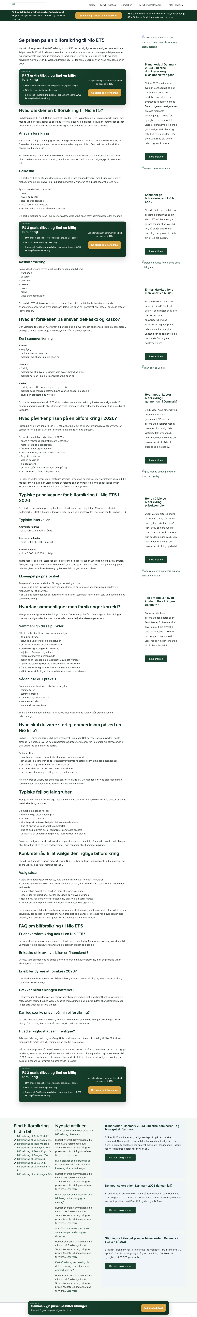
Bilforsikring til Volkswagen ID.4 (34, 1139)
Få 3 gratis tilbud (153, 1307)
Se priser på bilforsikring (104, 93)
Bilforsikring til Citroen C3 (31, 1158)
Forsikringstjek (108, 4)
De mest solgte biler (120, 1157)
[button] (133, 5)
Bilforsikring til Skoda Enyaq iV (34, 1151)
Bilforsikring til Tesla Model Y (33, 1136)
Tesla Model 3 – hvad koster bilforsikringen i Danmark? (160, 601)
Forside (91, 4)
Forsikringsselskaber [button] (150, 4)
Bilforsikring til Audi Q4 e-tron (33, 1147)
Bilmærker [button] (126, 4)
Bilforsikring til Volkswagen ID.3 (34, 1174)
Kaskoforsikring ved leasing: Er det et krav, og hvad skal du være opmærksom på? (73, 1266)
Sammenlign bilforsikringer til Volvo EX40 (160, 198)
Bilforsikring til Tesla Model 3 (33, 1143)
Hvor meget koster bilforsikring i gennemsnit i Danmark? (161, 398)
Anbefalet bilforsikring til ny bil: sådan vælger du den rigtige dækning (72, 1232)
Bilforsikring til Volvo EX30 (31, 1162)
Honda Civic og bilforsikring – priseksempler (155, 502)
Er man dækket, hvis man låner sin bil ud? (159, 291)
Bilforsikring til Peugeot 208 (32, 1155)
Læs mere (72, 1155)
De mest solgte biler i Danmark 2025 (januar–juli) (138, 1185)
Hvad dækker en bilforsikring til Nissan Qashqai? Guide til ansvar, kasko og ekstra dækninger (73, 1164)
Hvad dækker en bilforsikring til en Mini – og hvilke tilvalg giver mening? (74, 1198)
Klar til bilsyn (176, 4)
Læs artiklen (156, 156)
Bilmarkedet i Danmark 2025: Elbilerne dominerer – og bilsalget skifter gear (160, 70)
